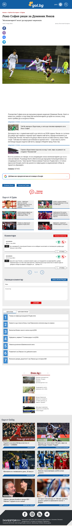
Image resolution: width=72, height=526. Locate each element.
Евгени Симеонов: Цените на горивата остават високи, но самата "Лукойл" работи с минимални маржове (35, 401)
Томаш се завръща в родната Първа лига (22, 316)
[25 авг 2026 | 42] (53, 460)
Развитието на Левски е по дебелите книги (22, 351)
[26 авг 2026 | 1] (53, 432)
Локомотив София (23, 185)
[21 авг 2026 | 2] (53, 488)
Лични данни (47, 523)
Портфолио (46, 521)
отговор (61, 251)
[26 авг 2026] (19, 460)
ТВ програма (30, 475)
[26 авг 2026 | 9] (19, 488)
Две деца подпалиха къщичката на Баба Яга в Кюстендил (42, 408)
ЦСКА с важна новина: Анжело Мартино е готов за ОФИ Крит (60, 203)
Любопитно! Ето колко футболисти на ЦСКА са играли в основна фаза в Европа (60, 214)
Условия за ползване (36, 521)
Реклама (59, 519)
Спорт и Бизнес (63, 505)
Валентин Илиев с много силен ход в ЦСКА (23, 330)
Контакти (54, 519)
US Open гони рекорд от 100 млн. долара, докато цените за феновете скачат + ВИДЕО (53, 500)
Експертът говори (28, 505)
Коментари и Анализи (62, 447)
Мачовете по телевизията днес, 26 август (18, 471)
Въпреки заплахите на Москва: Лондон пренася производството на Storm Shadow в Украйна (35, 381)
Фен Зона (65, 475)
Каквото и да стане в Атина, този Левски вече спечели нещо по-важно (31, 323)
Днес (58, 4)
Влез (54, 279)
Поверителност (26, 521)
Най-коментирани (23, 311)
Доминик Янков (8, 185)
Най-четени (9, 311)
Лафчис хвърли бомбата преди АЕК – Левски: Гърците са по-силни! (16, 500)
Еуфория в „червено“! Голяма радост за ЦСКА (23, 337)
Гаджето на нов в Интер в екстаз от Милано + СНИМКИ (16, 444)
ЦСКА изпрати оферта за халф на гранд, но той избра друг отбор (25, 214)
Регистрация (61, 279)
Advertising (35, 523)
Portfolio (41, 523)
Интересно (31, 447)
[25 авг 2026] (19, 432)
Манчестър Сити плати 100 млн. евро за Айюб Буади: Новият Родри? (52, 444)
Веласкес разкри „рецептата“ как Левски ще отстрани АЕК (28, 359)
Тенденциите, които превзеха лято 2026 (41, 388)
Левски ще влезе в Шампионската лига (21, 344)
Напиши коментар (39, 192)
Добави (36, 303)
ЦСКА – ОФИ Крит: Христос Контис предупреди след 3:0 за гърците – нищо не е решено (25, 204)
